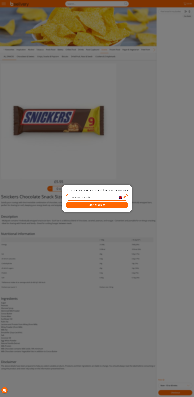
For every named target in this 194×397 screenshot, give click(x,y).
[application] (4, 390)
